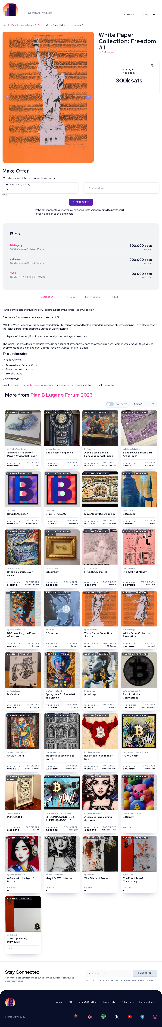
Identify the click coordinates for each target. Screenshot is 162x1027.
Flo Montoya (108, 52)
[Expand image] (48, 97)
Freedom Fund (146, 1002)
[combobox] (69, 12)
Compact (121, 404)
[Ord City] (89, 1016)
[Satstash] (75, 1016)
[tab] (46, 299)
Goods (130, 14)
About (59, 1002)
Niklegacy (16, 245)
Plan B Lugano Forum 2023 (25, 25)
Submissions (128, 1002)
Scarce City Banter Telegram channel (33, 385)
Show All (138, 403)
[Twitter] (117, 1017)
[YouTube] (130, 1017)
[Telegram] (142, 1017)
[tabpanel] (81, 347)
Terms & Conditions (88, 1002)
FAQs (70, 1002)
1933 (13, 273)
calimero (15, 259)
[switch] (110, 404)
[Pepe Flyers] (103, 1016)
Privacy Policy (110, 1002)
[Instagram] (155, 1017)
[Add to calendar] (153, 65)
